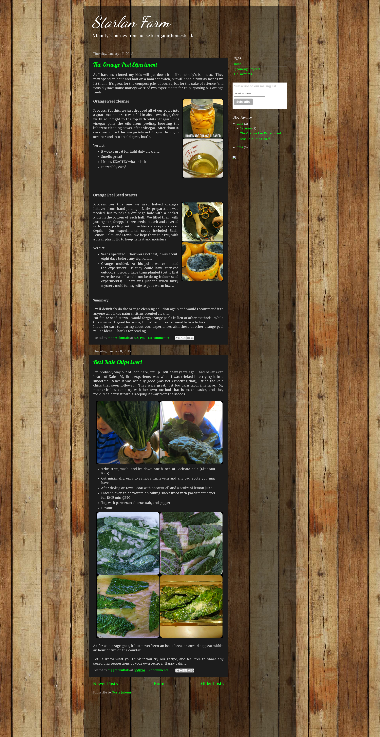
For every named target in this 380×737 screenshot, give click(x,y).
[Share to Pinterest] (192, 338)
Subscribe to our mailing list (255, 86)
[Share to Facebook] (188, 338)
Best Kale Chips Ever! (117, 362)
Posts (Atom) (121, 692)
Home (159, 683)
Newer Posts (105, 683)
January (246, 128)
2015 (240, 123)
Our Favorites (242, 74)
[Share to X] (185, 338)
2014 (240, 147)
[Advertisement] (262, 190)
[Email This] (177, 338)
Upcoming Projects (246, 69)
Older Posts (212, 683)
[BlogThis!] (181, 338)
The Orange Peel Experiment (125, 64)
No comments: (159, 338)
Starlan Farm (131, 21)
